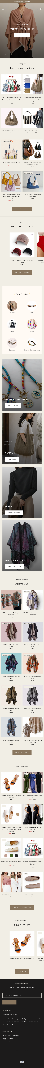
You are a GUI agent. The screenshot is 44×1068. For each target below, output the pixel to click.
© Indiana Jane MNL (22, 1051)
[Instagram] (7, 1024)
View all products (22, 209)
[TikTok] (12, 1024)
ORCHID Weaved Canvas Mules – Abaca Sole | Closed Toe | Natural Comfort (11, 829)
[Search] (38, 9)
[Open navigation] (3, 9)
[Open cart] (41, 9)
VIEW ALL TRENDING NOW (22, 907)
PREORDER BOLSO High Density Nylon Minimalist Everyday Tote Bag (33, 99)
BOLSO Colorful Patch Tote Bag (11, 163)
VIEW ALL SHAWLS (22, 753)
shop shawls (22, 35)
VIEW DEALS (22, 971)
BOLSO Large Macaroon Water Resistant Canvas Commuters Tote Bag (11, 196)
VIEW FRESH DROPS (22, 273)
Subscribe (9, 1002)
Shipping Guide (7, 1039)
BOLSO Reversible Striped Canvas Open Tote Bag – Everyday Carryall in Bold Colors (11, 99)
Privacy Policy (6, 1042)
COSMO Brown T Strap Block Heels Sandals (22, 958)
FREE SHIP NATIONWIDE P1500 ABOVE (22, 1)
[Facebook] (3, 1024)
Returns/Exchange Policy (10, 1035)
